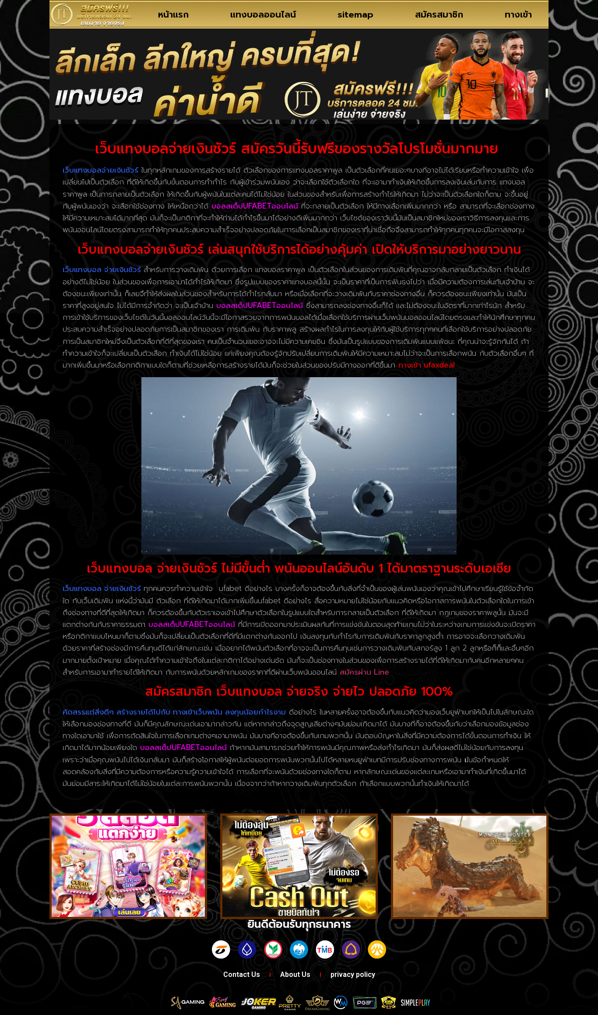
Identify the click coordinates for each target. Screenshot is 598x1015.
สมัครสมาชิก (439, 14)
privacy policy (353, 974)
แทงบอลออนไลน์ (263, 14)
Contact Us (241, 974)
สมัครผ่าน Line (364, 672)
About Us (295, 974)
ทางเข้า (518, 14)
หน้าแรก (173, 14)
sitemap (355, 14)
